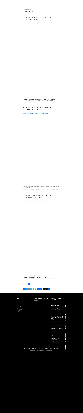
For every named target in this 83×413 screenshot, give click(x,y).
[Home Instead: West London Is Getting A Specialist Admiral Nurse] (41, 23)
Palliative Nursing (54, 189)
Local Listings (33, 348)
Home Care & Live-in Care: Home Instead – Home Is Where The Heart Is (37, 196)
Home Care (53, 99)
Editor (34, 111)
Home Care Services (28, 100)
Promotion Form (19, 305)
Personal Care (55, 278)
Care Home (32, 99)
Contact (18, 311)
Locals (28, 348)
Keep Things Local (49, 100)
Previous (24, 284)
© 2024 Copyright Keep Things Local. (37, 350)
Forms (39, 348)
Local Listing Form (20, 306)
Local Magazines (19, 310)
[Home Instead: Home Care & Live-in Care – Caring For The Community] (41, 113)
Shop (17, 308)
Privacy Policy (56, 348)
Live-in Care (48, 278)
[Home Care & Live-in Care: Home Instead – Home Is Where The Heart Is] (41, 201)
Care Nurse (38, 99)
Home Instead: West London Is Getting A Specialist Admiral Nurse (37, 18)
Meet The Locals (19, 309)
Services (46, 348)
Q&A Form (18, 304)
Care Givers (26, 99)
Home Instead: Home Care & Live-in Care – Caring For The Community (37, 108)
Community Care (46, 99)
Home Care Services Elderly (38, 100)
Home (25, 348)
